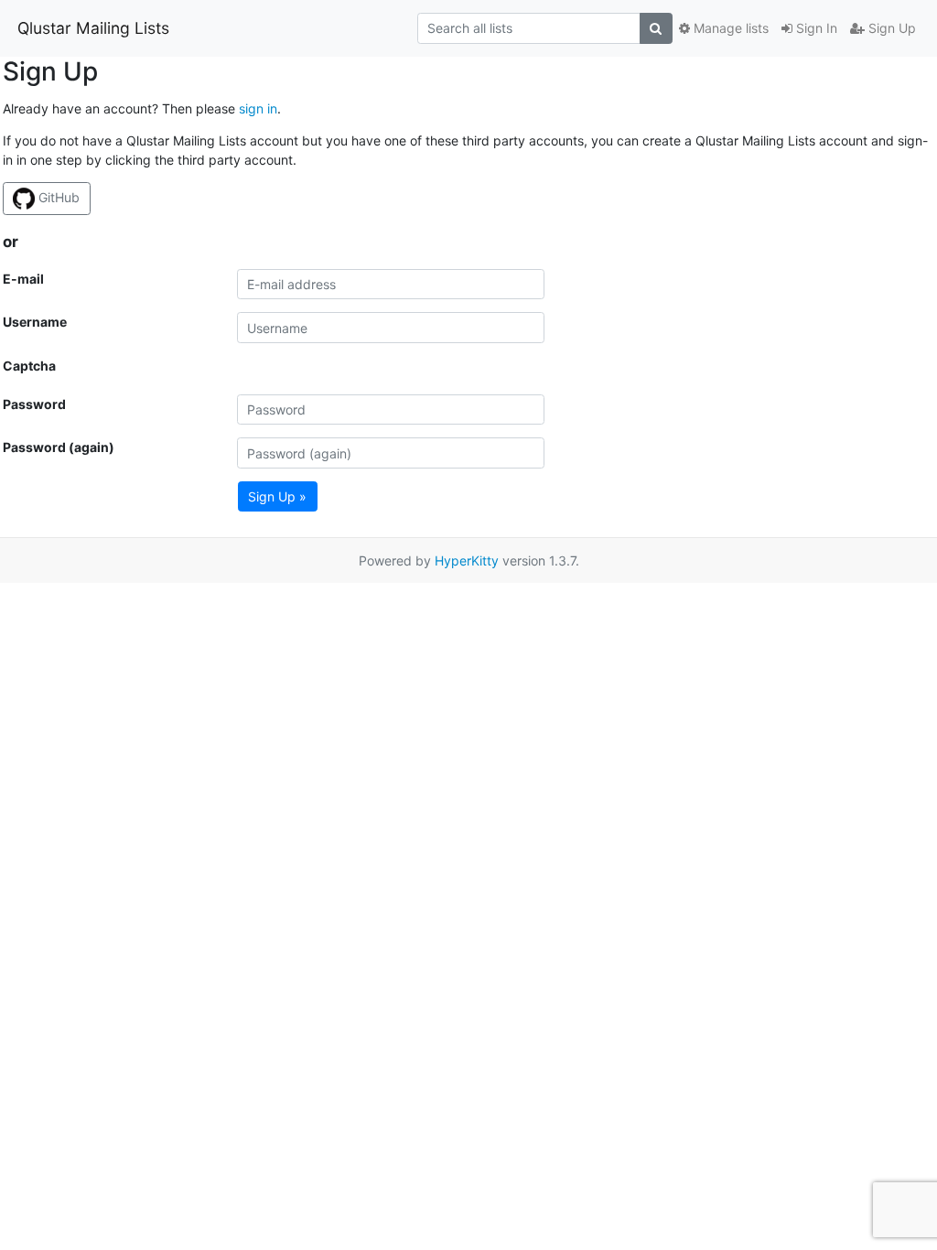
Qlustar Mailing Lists (93, 28)
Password (34, 404)
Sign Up (890, 28)
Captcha (29, 365)
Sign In (814, 28)
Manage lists (729, 28)
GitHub (57, 197)
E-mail (23, 278)
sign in (258, 108)
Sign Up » (277, 496)
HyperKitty (467, 560)
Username (35, 321)
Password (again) (58, 447)
